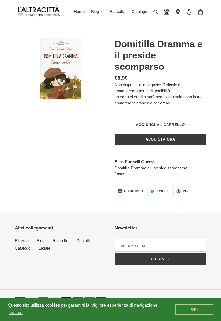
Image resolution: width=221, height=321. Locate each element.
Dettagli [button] (16, 312)
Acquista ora (160, 139)
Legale (44, 248)
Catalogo (22, 248)
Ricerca (22, 240)
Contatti (83, 240)
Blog (40, 240)
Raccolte (60, 240)
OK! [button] (194, 309)
